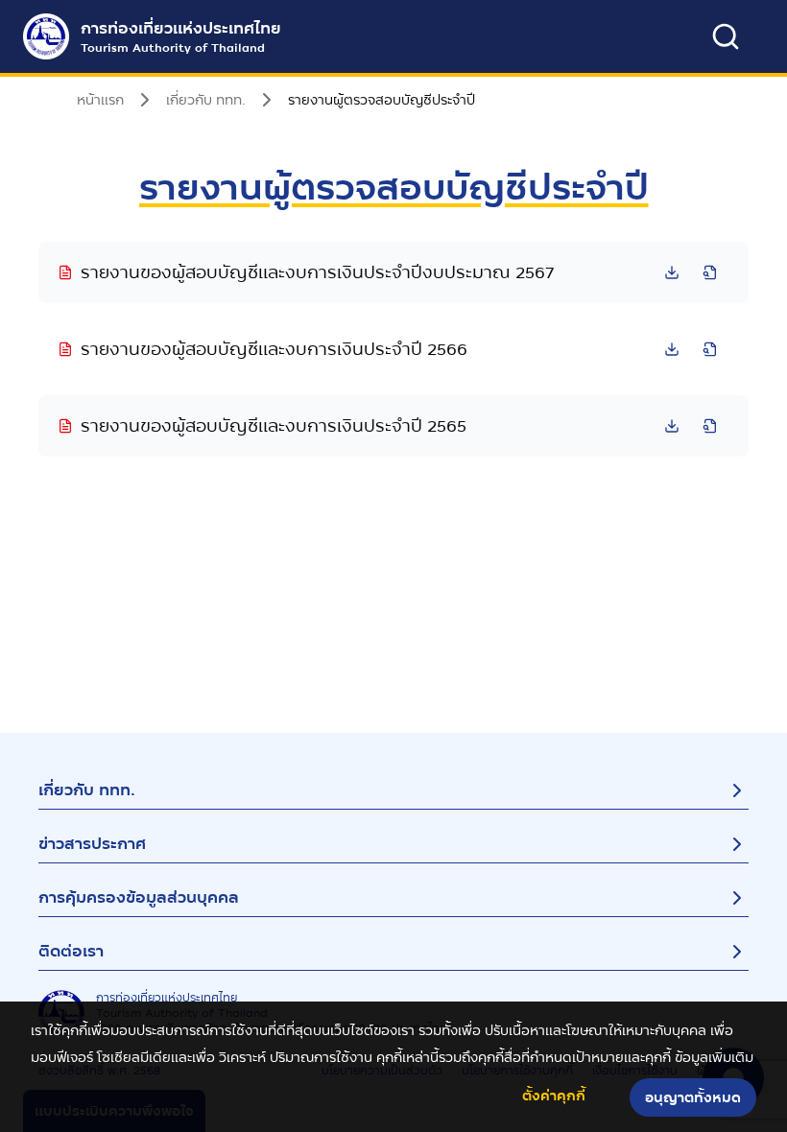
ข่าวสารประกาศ (92, 844)
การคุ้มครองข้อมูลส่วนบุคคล (138, 897)
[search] (725, 36)
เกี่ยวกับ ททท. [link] (206, 99)
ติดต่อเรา (71, 951)
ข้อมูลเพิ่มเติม (714, 1057)
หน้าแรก (100, 99)
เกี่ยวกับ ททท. (86, 790)
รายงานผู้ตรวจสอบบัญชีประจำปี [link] (381, 99)
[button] (393, 272)
